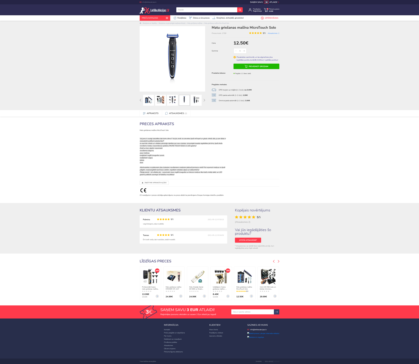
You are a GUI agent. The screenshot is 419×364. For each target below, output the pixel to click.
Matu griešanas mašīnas (194, 23)
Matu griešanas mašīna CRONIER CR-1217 (173, 288)
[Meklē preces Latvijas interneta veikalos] (263, 333)
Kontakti (167, 330)
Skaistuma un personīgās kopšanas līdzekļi (172, 23)
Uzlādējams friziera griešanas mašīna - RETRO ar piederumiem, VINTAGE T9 (221, 288)
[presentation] (140, 100)
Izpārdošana (271, 18)
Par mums (167, 336)
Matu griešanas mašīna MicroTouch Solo (216, 23)
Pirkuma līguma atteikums (173, 352)
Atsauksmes (168, 345)
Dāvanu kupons (169, 349)
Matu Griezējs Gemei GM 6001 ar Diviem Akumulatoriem (196, 288)
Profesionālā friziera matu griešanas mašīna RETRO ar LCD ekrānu (150, 288)
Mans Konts (213, 330)
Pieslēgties (257, 9)
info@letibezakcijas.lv (149, 2)
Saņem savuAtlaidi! (264, 2)
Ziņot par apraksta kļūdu (155, 183)
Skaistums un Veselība (150, 23)
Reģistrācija (257, 11)
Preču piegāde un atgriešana (174, 333)
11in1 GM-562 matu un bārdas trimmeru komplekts (268, 288)
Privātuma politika (170, 342)
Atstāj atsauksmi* (248, 240)
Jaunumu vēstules (215, 336)
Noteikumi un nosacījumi (173, 339)
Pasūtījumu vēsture (216, 333)
